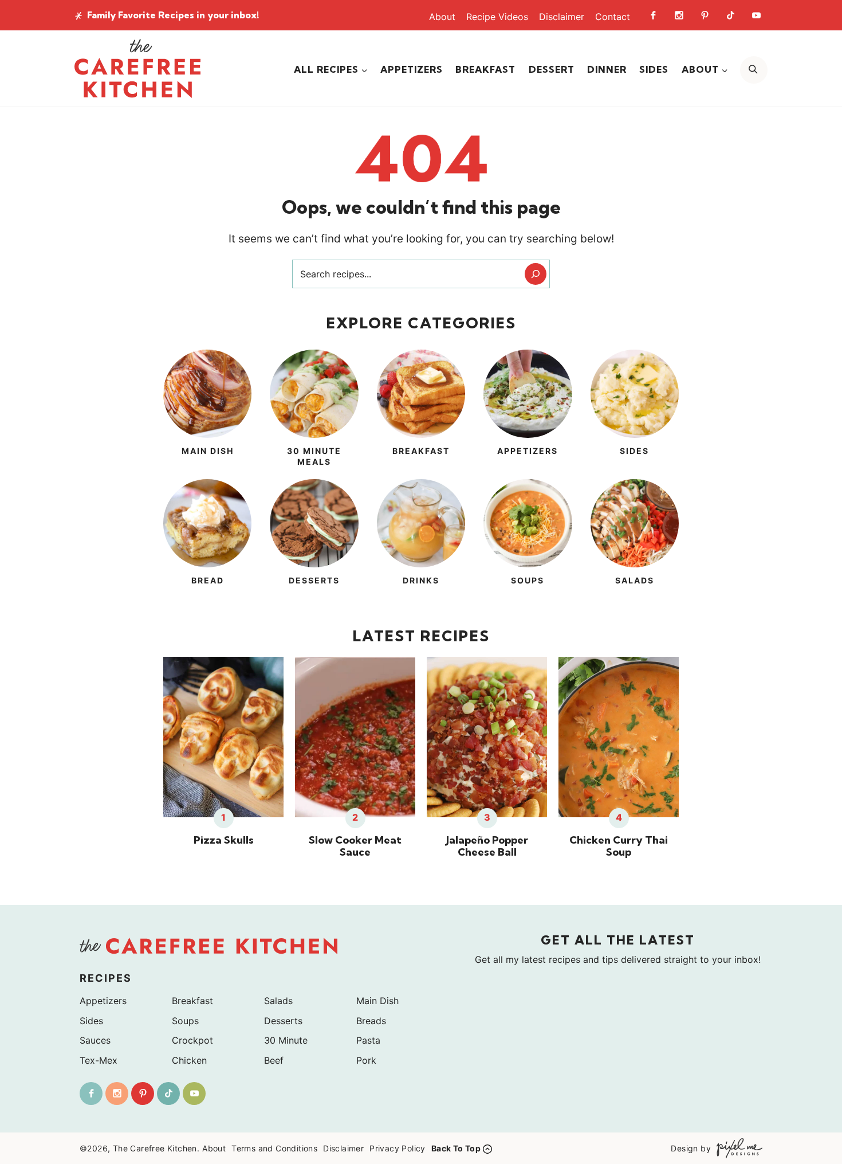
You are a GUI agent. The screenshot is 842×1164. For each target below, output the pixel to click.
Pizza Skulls (224, 840)
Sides (653, 69)
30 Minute (286, 1040)
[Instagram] (678, 14)
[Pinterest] (704, 14)
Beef (274, 1060)
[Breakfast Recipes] (421, 410)
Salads (278, 1000)
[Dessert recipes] (314, 539)
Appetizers (411, 69)
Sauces (95, 1040)
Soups (185, 1020)
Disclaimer (561, 16)
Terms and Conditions (274, 1148)
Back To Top (456, 1148)
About (442, 16)
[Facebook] (653, 14)
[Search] (535, 274)
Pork (366, 1060)
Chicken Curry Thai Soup (618, 846)
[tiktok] (730, 14)
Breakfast (485, 69)
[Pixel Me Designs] (736, 1148)
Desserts (283, 1020)
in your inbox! (173, 15)
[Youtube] (756, 14)
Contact (612, 16)
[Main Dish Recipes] (207, 410)
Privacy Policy (397, 1148)
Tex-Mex (98, 1060)
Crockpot (192, 1040)
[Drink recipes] (421, 539)
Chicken (189, 1060)
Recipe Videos (497, 16)
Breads (371, 1020)
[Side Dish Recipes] (635, 410)
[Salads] (635, 539)
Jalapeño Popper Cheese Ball (487, 846)
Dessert (552, 69)
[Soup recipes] (527, 539)
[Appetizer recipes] (527, 410)
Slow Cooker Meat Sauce (355, 846)
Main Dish (377, 1000)
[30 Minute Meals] (314, 410)
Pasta (368, 1040)
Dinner (607, 69)
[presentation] (223, 737)
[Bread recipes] (207, 539)
